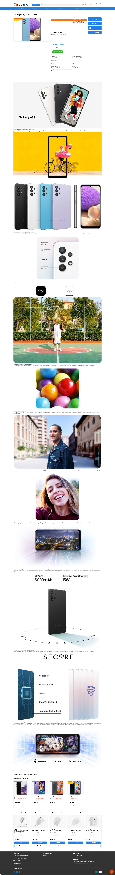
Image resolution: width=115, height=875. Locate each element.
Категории (36, 4)
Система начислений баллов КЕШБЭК (20, 855)
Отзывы (32, 79)
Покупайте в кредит (17, 863)
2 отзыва (56, 47)
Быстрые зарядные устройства (21, 812)
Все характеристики (55, 70)
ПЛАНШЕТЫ (34, 8)
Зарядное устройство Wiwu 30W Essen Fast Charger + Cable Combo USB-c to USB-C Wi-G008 (21, 830)
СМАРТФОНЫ (21, 8)
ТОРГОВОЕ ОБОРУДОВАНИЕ (79, 8)
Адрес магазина (16, 860)
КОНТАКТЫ (96, 8)
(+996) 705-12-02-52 (86, 4)
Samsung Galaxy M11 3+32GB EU (38, 796)
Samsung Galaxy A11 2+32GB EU (56, 796)
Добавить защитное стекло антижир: (58, 34)
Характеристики (24, 79)
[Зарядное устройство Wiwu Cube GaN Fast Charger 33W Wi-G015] (39, 822)
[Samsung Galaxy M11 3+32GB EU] (39, 788)
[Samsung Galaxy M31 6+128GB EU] (75, 788)
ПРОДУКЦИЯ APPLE (62, 8)
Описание (16, 79)
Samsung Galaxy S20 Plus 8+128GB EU (21, 797)
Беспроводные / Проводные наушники (59, 812)
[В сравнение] (28, 784)
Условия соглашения (17, 868)
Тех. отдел (45, 855)
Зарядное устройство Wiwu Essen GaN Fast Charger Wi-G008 (57, 830)
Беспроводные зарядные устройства (39, 812)
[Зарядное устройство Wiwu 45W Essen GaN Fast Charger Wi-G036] (75, 822)
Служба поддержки (48, 853)
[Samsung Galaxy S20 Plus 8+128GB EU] (21, 788)
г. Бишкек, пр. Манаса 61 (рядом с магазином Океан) (84, 861)
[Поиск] (79, 5)
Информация (16, 853)
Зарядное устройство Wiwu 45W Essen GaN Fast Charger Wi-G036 (74, 830)
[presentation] (14, 831)
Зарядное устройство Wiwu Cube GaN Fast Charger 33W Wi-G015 (39, 830)
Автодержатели (81, 812)
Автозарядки (73, 812)
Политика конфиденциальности (19, 858)
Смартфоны (17, 11)
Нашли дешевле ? (58, 51)
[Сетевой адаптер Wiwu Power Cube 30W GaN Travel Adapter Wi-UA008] (93, 822)
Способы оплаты (16, 861)
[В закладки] (28, 781)
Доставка (15, 866)
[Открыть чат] (112, 872)
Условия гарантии (17, 865)
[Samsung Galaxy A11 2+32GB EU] (57, 788)
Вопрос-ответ (41, 79)
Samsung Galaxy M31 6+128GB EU (74, 796)
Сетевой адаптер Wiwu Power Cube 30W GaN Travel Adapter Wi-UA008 (93, 830)
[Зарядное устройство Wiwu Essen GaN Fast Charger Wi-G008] (57, 822)
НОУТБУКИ (47, 8)
